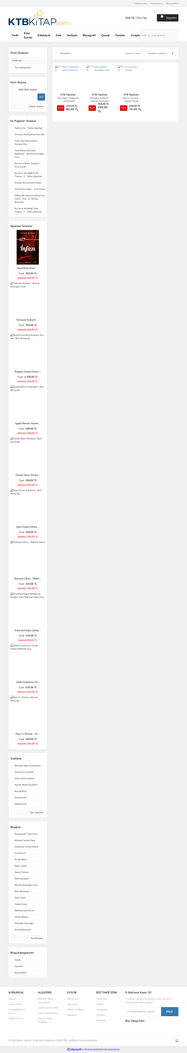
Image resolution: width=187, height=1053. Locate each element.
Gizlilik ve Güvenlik (48, 1007)
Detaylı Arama (35, 106)
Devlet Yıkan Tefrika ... (28, 475)
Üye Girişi (72, 1004)
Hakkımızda (141, 3)
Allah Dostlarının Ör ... (28, 682)
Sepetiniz (72, 1015)
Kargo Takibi (15, 1004)
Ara (41, 97)
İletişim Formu (16, 1018)
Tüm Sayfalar (36, 812)
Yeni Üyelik (72, 999)
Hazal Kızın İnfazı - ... (28, 268)
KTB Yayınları (68, 94)
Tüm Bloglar (36, 938)
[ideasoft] (74, 1049)
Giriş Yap (141, 18)
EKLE (169, 1011)
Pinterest (101, 1020)
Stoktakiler (65, 53)
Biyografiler (172, 3)
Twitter (100, 1004)
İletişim (12, 999)
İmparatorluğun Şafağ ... (28, 630)
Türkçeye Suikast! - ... (27, 320)
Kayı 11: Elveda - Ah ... (28, 734)
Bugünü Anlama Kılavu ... (28, 371)
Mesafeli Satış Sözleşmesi (45, 1000)
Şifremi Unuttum (75, 1009)
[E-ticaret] (93, 1049)
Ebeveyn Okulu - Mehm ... (28, 578)
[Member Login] (121, 18)
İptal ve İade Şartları (48, 1013)
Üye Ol (130, 18)
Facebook (101, 999)
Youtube (100, 1015)
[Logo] (39, 17)
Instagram (101, 1009)
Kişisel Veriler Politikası (45, 1020)
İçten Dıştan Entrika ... (27, 527)
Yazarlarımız (156, 3)
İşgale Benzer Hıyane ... (28, 423)
